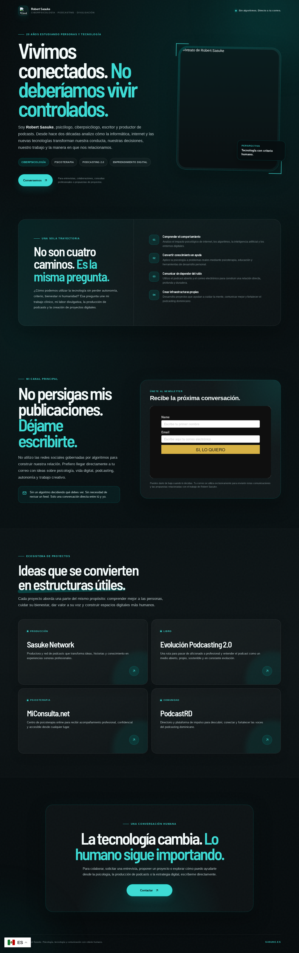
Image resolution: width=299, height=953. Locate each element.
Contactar (146, 890)
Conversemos (32, 180)
